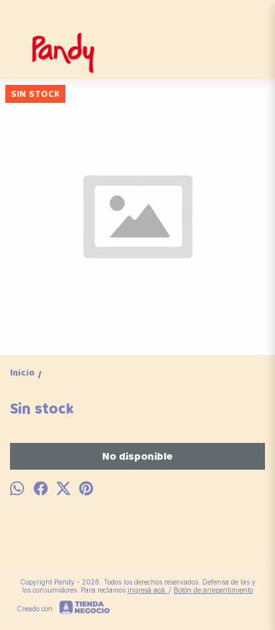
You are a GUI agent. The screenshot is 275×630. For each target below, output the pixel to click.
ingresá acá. (148, 590)
